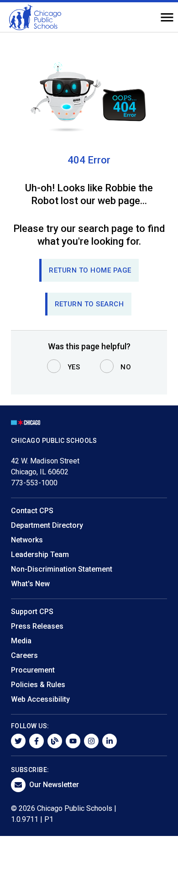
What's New (30, 583)
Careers (24, 655)
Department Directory (47, 525)
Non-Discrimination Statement (61, 569)
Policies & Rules (38, 684)
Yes (74, 367)
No (125, 367)
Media (21, 640)
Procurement (33, 670)
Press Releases (37, 626)
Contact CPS (32, 510)
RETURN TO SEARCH (89, 304)
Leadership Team (40, 554)
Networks (27, 540)
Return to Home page (90, 270)
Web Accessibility (40, 699)
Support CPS (32, 611)
